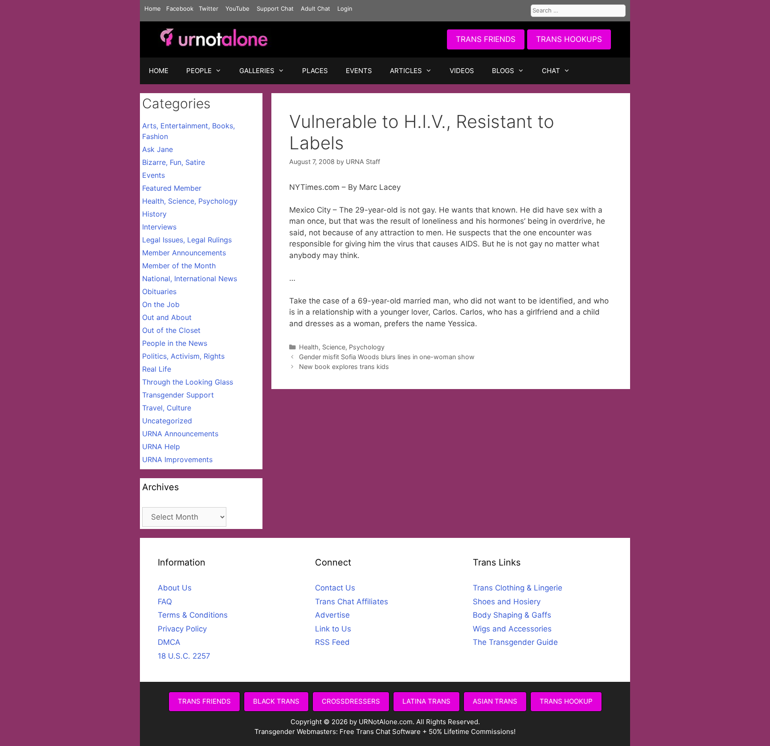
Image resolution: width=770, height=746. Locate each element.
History (154, 213)
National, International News (189, 278)
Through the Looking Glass (187, 381)
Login (344, 8)
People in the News (174, 343)
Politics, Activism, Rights (183, 356)
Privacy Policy (182, 628)
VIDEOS (462, 70)
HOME (158, 70)
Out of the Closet (171, 330)
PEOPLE (199, 70)
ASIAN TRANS (495, 701)
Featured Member (171, 188)
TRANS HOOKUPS (569, 39)
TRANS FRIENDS (486, 39)
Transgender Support (178, 394)
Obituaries (159, 291)
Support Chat (275, 8)
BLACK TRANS (276, 701)
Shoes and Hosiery (507, 601)
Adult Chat (315, 8)
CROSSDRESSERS (351, 701)
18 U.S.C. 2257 (184, 656)
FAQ (165, 601)
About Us (175, 587)
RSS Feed (332, 642)
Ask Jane (157, 149)
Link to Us (333, 628)
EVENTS (359, 70)
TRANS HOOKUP (566, 701)
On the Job (161, 304)
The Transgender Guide (515, 642)
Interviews (159, 226)
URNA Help (161, 446)
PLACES (315, 70)
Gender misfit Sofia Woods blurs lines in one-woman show (387, 357)
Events (153, 175)
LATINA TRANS (426, 701)
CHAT (551, 70)
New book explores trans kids (344, 366)
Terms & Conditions (193, 615)
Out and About (167, 317)
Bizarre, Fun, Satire (173, 162)
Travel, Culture (166, 407)
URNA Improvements (177, 459)
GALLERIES (256, 70)
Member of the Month (179, 265)
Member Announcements (184, 252)
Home (152, 8)
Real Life (156, 369)
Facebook (179, 8)
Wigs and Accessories (512, 628)
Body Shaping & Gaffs (512, 615)
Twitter (208, 8)
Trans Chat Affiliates (351, 601)
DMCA (169, 642)
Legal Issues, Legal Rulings (187, 239)
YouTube (237, 8)
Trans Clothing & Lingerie (517, 587)
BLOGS (503, 70)
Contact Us (335, 587)
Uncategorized (167, 420)
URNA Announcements (180, 433)
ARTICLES (406, 70)
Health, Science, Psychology (342, 347)
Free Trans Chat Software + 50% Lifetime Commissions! (428, 731)
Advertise (332, 615)
